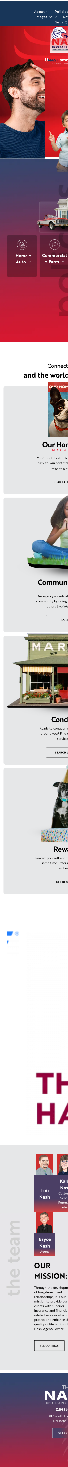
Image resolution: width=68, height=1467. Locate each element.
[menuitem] (41, 11)
